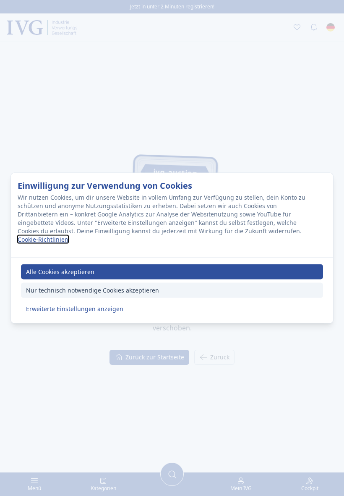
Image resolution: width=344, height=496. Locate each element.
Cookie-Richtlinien (43, 239)
